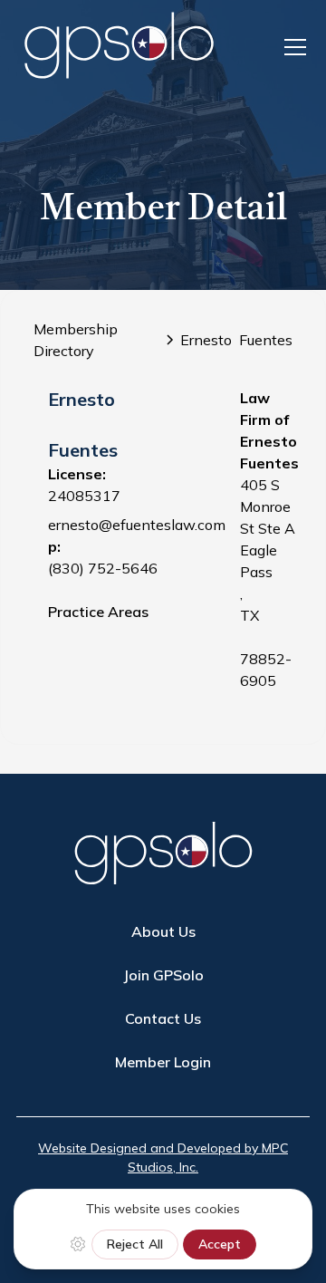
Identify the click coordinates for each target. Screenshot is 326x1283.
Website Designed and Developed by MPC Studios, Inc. (163, 1157)
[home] (118, 46)
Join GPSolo (163, 975)
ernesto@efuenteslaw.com (136, 525)
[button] (291, 47)
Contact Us (163, 1018)
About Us (163, 931)
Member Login (163, 1062)
